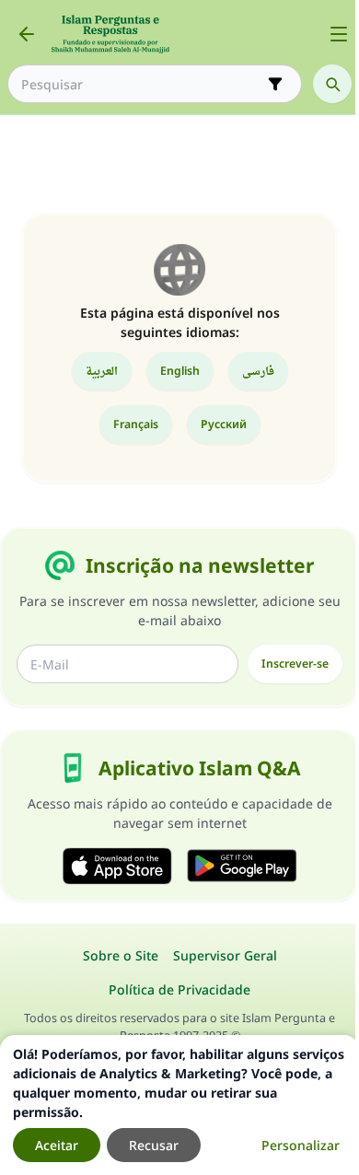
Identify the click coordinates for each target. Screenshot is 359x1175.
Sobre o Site (120, 955)
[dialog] (179, 1105)
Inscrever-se (295, 663)
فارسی (258, 370)
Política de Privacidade (179, 989)
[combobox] (141, 84)
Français (135, 424)
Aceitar (56, 1145)
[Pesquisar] (332, 83)
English (180, 370)
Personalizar (300, 1145)
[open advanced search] (275, 84)
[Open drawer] (339, 34)
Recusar (154, 1145)
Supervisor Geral (225, 955)
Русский (224, 424)
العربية (102, 370)
